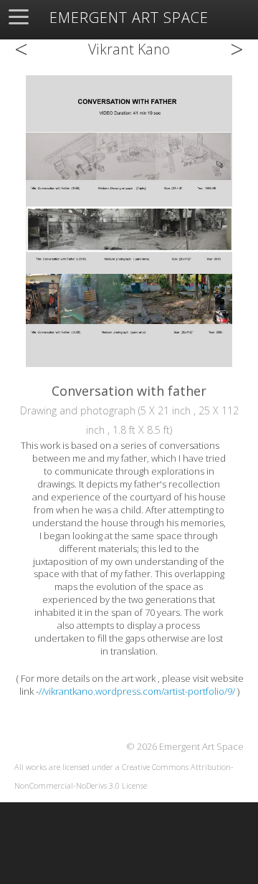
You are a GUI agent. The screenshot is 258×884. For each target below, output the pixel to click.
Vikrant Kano (129, 49)
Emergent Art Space (129, 18)
